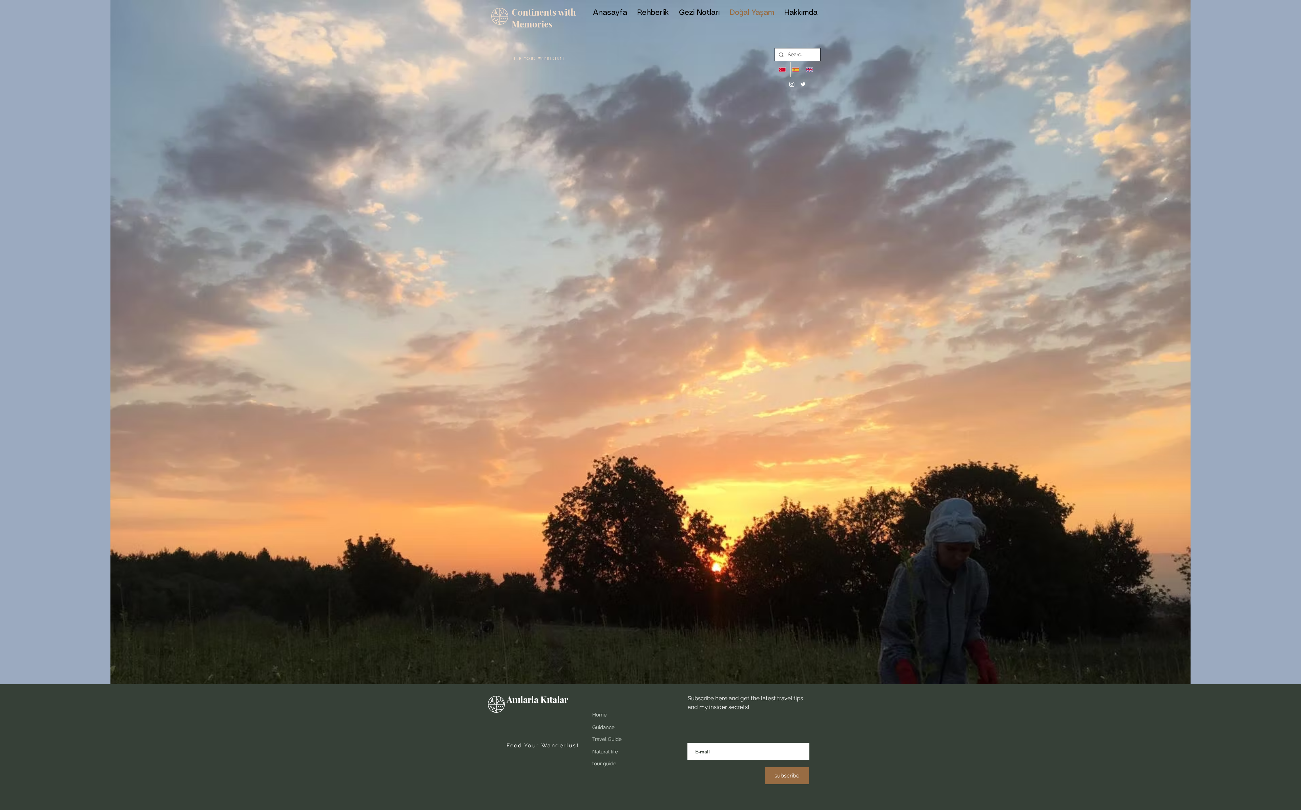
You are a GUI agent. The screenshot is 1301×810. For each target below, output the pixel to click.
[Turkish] (783, 69)
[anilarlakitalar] (791, 84)
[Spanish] (797, 69)
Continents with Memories (544, 18)
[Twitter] (803, 84)
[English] (811, 69)
